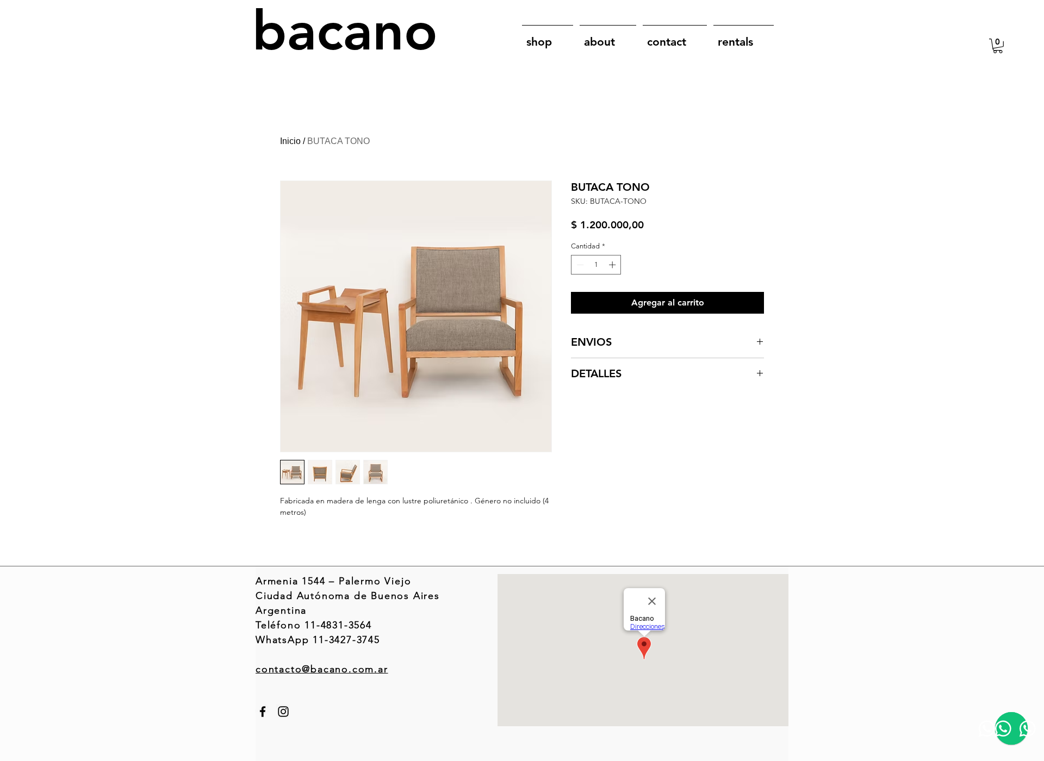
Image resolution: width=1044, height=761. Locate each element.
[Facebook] (263, 711)
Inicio (290, 141)
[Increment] (613, 264)
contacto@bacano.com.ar (322, 669)
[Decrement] (579, 264)
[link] (997, 46)
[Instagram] (283, 711)
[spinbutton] (596, 264)
